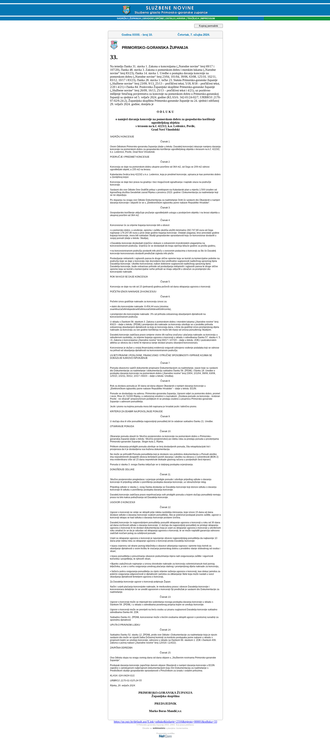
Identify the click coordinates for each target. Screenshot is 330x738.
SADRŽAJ (121, 18)
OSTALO (170, 18)
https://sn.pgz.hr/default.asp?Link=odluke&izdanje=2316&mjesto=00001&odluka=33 (165, 721)
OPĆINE (159, 18)
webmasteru (159, 728)
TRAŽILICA (193, 18)
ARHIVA (180, 18)
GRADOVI (148, 18)
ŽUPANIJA (135, 18)
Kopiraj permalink (208, 25)
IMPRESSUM (208, 18)
